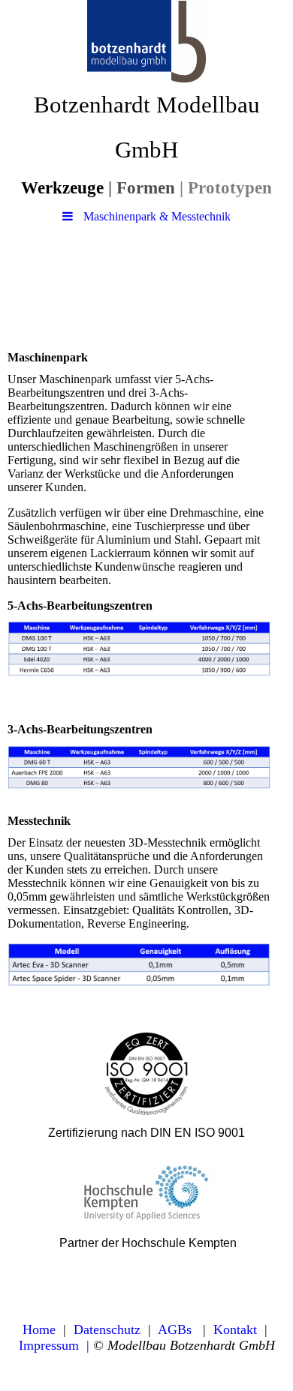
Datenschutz (107, 1329)
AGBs (175, 1329)
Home (39, 1329)
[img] (146, 41)
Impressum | (54, 1345)
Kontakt (235, 1329)
